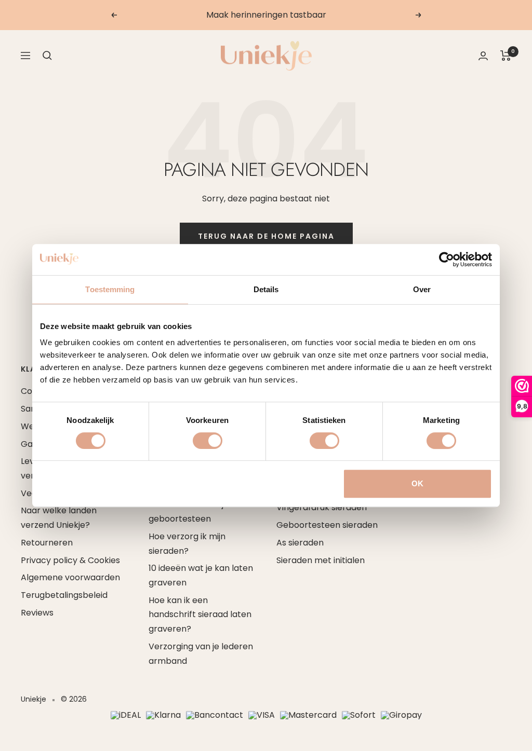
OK (417, 483)
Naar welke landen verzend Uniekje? (59, 517)
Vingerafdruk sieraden (321, 507)
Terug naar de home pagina (266, 236)
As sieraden (300, 543)
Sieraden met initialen (320, 560)
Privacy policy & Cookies (70, 560)
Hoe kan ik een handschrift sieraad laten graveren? (200, 614)
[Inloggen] (483, 55)
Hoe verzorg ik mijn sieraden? (187, 543)
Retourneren (47, 543)
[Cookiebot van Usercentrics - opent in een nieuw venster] (446, 259)
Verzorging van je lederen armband (201, 653)
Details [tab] (266, 289)
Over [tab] (422, 289)
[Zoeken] (47, 55)
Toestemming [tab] (110, 289)
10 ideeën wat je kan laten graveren (201, 575)
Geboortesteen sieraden (327, 525)
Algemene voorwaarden (70, 577)
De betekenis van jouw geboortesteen (194, 511)
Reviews (37, 613)
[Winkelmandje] (505, 55)
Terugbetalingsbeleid (64, 595)
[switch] (207, 440)
